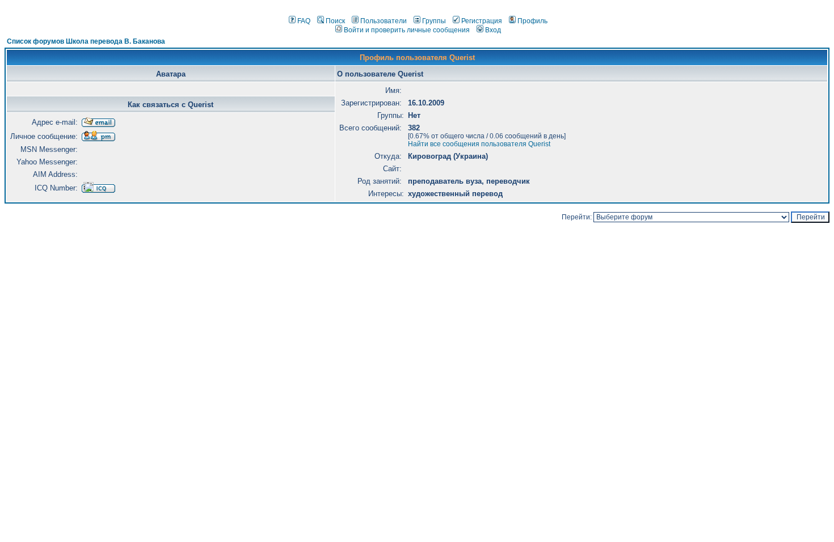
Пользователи (383, 21)
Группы (434, 21)
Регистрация (481, 21)
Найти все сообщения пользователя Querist (479, 144)
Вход (493, 30)
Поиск (335, 21)
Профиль (532, 21)
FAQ (303, 21)
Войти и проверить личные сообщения (407, 30)
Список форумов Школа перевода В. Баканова (86, 41)
